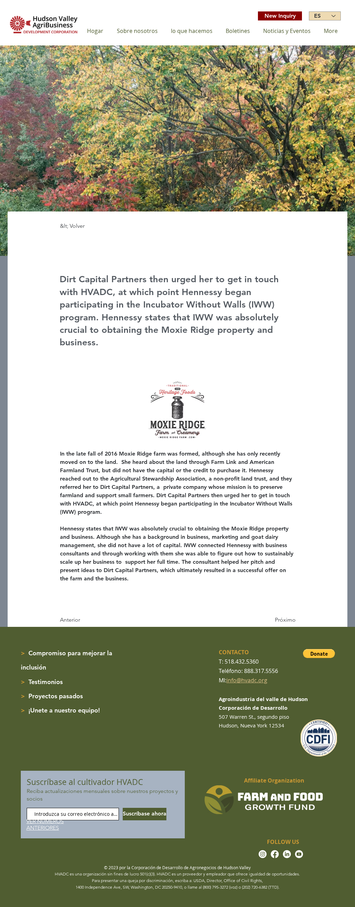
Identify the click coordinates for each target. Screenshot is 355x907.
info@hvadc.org (246, 680)
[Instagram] (263, 854)
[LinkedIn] (287, 854)
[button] (319, 653)
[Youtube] (299, 854)
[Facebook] (275, 854)
